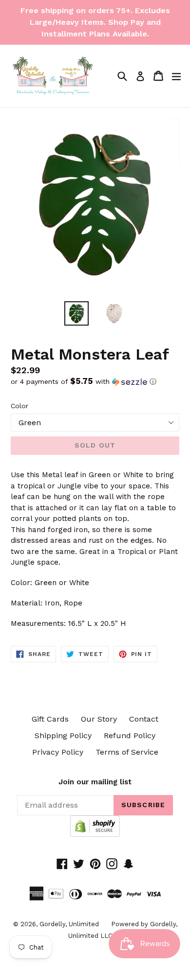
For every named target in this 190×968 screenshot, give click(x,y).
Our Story (99, 719)
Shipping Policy (63, 735)
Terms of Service (126, 752)
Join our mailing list (95, 782)
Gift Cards (50, 719)
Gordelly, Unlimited (69, 924)
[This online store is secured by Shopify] (95, 834)
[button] (95, 381)
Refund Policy (129, 735)
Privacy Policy (57, 752)
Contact (143, 719)
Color (19, 406)
